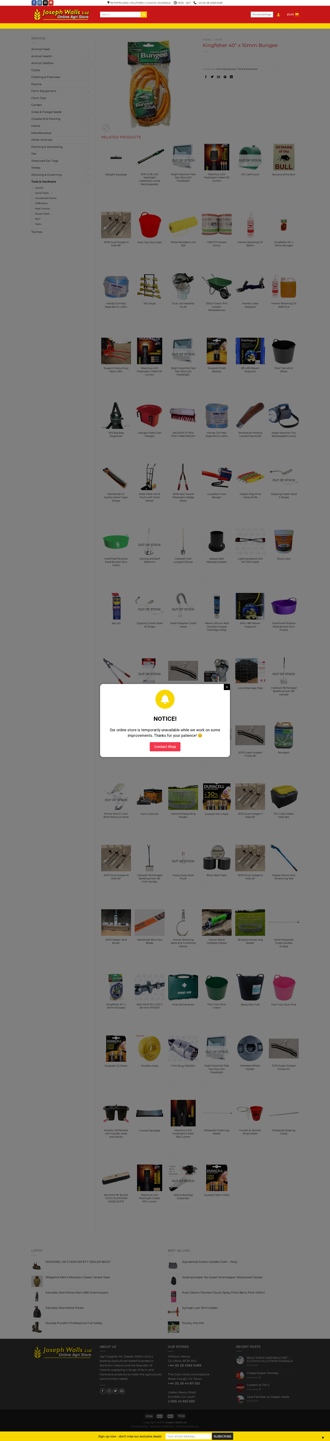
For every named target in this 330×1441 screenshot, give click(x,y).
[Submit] (144, 14)
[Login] (278, 14)
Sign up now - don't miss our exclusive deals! (129, 1436)
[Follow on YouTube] (50, 3)
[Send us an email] (45, 3)
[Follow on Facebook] (34, 3)
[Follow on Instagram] (39, 3)
